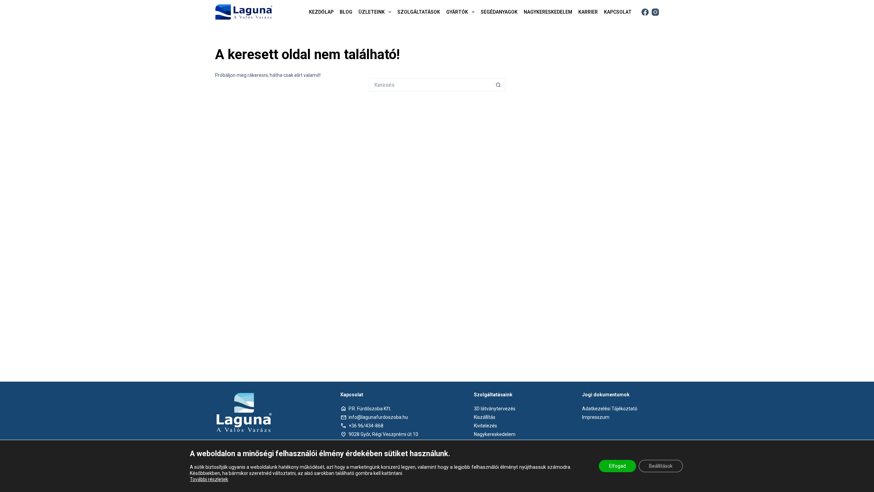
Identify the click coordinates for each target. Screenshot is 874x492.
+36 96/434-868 (366, 425)
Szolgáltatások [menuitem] (418, 12)
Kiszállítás (484, 417)
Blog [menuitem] (346, 12)
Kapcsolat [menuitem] (618, 12)
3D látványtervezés (495, 408)
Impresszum (595, 417)
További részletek (209, 479)
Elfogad (617, 466)
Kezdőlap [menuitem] (321, 12)
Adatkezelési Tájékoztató (609, 408)
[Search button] (498, 85)
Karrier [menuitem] (588, 12)
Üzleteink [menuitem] (371, 12)
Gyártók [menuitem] (457, 12)
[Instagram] (655, 12)
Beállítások (661, 466)
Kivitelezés (485, 425)
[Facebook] (645, 12)
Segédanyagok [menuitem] (499, 12)
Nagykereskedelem (495, 434)
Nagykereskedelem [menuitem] (548, 12)
